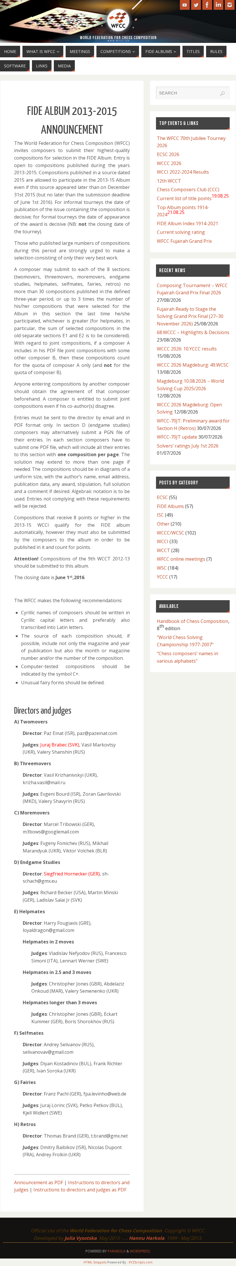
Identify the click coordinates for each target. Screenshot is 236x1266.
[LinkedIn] (218, 5)
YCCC (162, 577)
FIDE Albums (170, 506)
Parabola (116, 1251)
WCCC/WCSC (170, 533)
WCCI (162, 541)
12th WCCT (169, 181)
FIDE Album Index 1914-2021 (187, 223)
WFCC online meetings (181, 559)
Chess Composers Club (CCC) (188, 189)
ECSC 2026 (168, 154)
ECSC (162, 497)
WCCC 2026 (169, 163)
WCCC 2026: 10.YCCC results (187, 349)
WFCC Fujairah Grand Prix (184, 241)
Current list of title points (193, 197)
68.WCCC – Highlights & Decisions (193, 332)
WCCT (163, 550)
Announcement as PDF (38, 1182)
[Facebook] (207, 5)
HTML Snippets (94, 1262)
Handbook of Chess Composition (192, 621)
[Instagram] (230, 5)
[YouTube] (185, 5)
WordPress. (140, 1251)
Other (163, 524)
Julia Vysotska (80, 1238)
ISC (160, 515)
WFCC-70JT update (177, 437)
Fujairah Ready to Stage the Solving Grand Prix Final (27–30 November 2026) (190, 316)
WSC (162, 568)
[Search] (222, 93)
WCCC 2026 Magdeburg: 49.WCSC (193, 365)
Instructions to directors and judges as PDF (79, 1190)
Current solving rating (181, 232)
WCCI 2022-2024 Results (183, 172)
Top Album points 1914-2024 (183, 211)
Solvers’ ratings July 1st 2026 (187, 446)
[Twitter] (196, 5)
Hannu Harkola (146, 1238)
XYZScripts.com (141, 1262)
